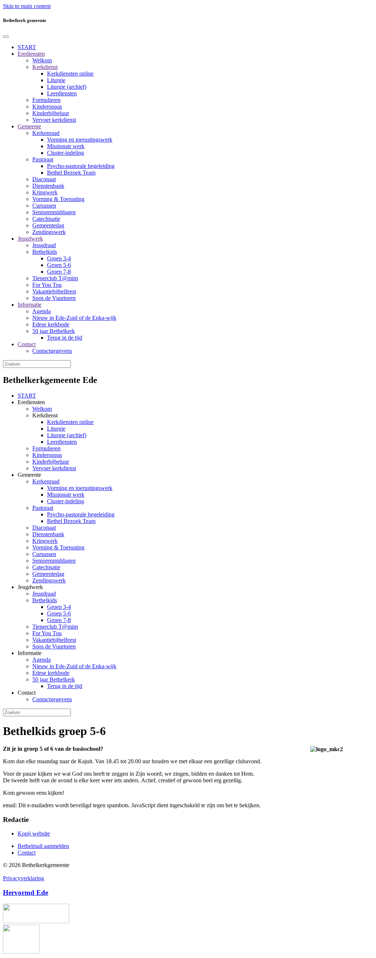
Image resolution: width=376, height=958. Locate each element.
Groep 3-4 (59, 258)
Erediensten (31, 54)
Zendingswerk (49, 232)
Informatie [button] (29, 653)
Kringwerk (45, 192)
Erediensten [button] (31, 402)
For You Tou (47, 285)
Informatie (29, 304)
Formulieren (46, 100)
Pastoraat (42, 159)
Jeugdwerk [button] (30, 587)
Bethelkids (44, 252)
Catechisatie (46, 219)
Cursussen (44, 205)
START (27, 47)
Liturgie (56, 80)
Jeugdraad (44, 245)
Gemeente (29, 126)
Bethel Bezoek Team (71, 172)
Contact (27, 344)
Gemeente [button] (29, 475)
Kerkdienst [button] (45, 415)
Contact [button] (27, 693)
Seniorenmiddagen (54, 212)
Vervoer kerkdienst (54, 120)
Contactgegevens (52, 351)
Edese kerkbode (50, 324)
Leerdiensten (62, 93)
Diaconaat (44, 179)
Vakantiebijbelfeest (54, 291)
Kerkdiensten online (70, 73)
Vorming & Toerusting (58, 199)
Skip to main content (27, 6)
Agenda (41, 311)
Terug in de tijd (64, 337)
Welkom (42, 60)
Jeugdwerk (30, 238)
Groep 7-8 (59, 271)
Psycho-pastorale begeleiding (81, 166)
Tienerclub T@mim (55, 278)
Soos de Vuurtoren (54, 298)
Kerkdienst (45, 67)
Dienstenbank (48, 186)
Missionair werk (65, 146)
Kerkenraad (45, 133)
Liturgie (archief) (66, 87)
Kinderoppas (47, 106)
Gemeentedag (48, 225)
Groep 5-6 (59, 265)
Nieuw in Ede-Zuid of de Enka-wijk (74, 318)
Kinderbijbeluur (50, 113)
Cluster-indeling (65, 153)
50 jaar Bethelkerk (53, 331)
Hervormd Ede (25, 892)
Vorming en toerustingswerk (79, 139)
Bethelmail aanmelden (43, 846)
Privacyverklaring (23, 878)
